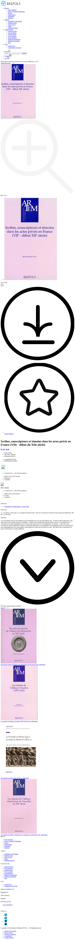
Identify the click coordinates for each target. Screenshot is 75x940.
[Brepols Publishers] (10, 5)
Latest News (11, 46)
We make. (10, 931)
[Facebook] (5, 915)
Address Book (12, 34)
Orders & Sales (12, 31)
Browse (6, 8)
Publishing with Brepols (15, 21)
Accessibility (8, 936)
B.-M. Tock (5, 449)
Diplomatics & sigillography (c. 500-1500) (16, 506)
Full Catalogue (12, 10)
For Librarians (12, 33)
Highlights (11, 16)
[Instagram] (5, 922)
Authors (6, 20)
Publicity (10, 18)
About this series (6, 63)
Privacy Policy (8, 933)
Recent (10, 13)
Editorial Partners (13, 28)
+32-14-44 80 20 (7, 905)
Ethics (10, 26)
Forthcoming (11, 15)
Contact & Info (8, 29)
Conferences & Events (14, 47)
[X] (5, 918)
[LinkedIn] (5, 925)
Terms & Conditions (10, 934)
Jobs (9, 43)
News (6, 44)
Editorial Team (12, 23)
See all (3, 608)
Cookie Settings (9, 937)
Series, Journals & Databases (16, 11)
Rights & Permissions (14, 39)
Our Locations (12, 36)
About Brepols (12, 38)
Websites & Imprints (14, 41)
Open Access (12, 24)
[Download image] (37, 359)
